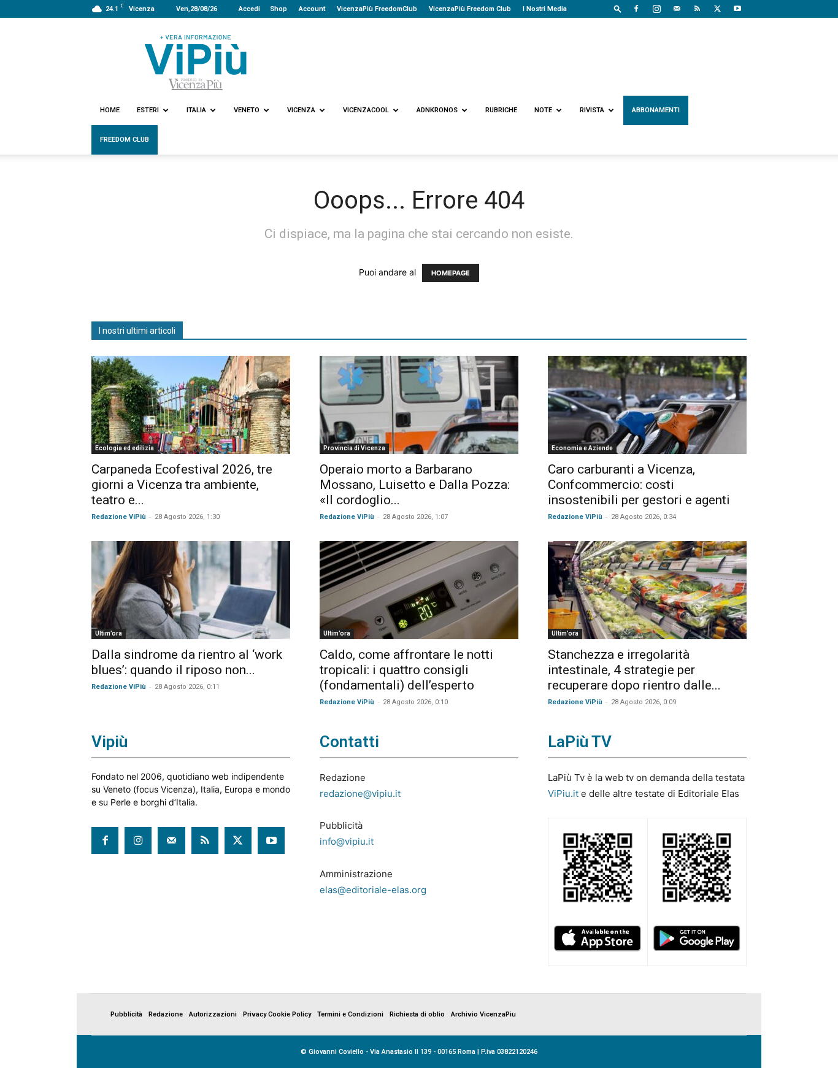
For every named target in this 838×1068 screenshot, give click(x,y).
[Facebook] (636, 8)
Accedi (249, 9)
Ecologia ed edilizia (124, 448)
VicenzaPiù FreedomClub (377, 9)
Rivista (592, 110)
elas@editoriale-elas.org (373, 890)
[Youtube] (737, 8)
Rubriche (501, 110)
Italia (196, 110)
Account (312, 9)
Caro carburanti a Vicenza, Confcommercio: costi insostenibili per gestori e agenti (639, 484)
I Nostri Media (545, 9)
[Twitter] (717, 8)
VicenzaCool (366, 110)
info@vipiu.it (347, 841)
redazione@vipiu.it (360, 793)
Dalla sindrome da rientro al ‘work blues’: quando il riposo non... (186, 662)
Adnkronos (437, 110)
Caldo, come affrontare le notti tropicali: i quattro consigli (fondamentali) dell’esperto (406, 670)
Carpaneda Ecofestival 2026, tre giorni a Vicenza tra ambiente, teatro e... (181, 484)
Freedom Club (124, 140)
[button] (618, 8)
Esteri (148, 110)
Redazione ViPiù (118, 517)
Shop (278, 9)
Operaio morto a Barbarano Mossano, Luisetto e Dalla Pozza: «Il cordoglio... (415, 484)
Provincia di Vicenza (354, 448)
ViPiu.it (563, 793)
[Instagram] (656, 8)
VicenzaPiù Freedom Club (470, 9)
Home (110, 110)
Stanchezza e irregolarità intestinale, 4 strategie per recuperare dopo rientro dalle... (634, 670)
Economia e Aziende (582, 448)
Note (543, 110)
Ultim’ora (108, 633)
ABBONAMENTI (656, 110)
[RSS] (697, 8)
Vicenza (301, 110)
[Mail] (676, 8)
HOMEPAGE (450, 273)
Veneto (246, 110)
